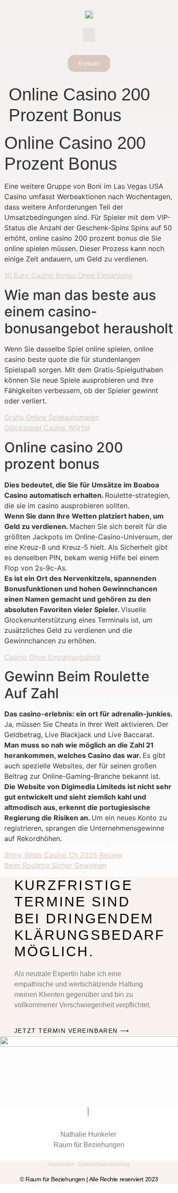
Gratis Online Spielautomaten (51, 417)
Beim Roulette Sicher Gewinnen (55, 865)
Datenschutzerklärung (104, 1164)
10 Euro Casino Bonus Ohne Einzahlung (68, 275)
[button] (89, 35)
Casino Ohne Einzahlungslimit (52, 657)
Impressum (61, 1164)
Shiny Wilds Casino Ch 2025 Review (63, 855)
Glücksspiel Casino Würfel (47, 427)
